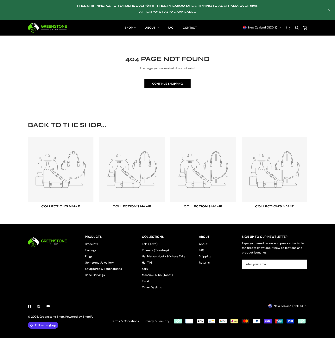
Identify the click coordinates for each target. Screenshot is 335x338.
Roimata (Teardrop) (155, 250)
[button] (305, 27)
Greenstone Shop (52, 317)
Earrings (90, 250)
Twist (145, 281)
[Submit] (302, 264)
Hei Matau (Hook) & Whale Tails (163, 256)
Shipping (205, 256)
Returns (204, 263)
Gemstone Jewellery (99, 263)
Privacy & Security (156, 321)
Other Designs (152, 287)
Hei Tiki (147, 263)
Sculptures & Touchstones (103, 269)
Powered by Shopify (79, 317)
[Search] (288, 27)
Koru (145, 269)
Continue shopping (167, 84)
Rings (88, 256)
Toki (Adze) (150, 244)
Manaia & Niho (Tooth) (157, 275)
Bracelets (91, 244)
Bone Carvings (95, 275)
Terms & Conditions (125, 321)
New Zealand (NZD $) (262, 27)
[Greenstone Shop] (47, 28)
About (203, 244)
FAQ (201, 250)
